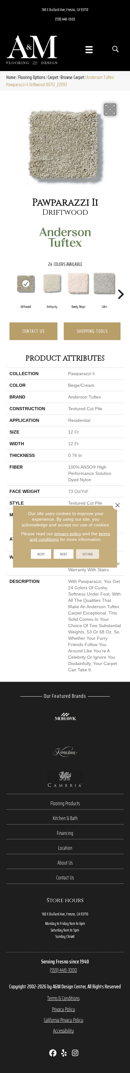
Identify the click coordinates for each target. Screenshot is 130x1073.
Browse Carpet (72, 77)
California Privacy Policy (63, 1020)
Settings (87, 554)
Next (120, 285)
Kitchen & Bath (65, 818)
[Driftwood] (26, 283)
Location (65, 847)
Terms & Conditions (63, 998)
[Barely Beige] (78, 283)
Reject (63, 554)
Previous (9, 285)
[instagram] (75, 1053)
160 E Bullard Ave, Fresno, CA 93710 (65, 9)
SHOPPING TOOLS (92, 331)
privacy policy (67, 533)
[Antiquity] (52, 283)
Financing (65, 833)
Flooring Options (31, 77)
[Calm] (104, 283)
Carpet (53, 77)
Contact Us (33, 331)
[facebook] (53, 1053)
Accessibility (63, 1031)
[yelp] (64, 1053)
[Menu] (89, 49)
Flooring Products (65, 803)
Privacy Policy (63, 1009)
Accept (41, 554)
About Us (65, 862)
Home (11, 77)
